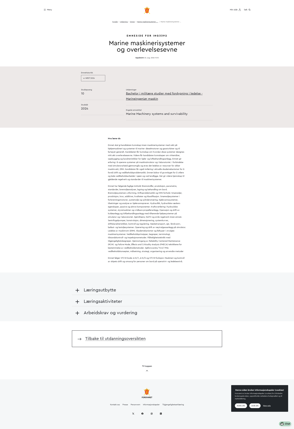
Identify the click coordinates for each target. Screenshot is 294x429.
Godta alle (241, 406)
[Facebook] (142, 413)
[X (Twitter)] (133, 413)
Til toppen (147, 366)
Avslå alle (255, 406)
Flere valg (267, 406)
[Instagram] (151, 413)
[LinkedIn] (161, 413)
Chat (287, 424)
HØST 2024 (90, 78)
